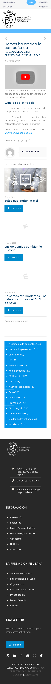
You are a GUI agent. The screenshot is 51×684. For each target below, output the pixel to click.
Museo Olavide (18, 600)
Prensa (14, 605)
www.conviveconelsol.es (18, 133)
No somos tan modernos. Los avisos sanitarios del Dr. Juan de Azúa (25, 299)
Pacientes (15, 522)
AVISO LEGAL (31, 674)
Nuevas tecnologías (19, 387)
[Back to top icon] (45, 678)
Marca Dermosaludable (22, 528)
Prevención (15, 403)
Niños (12, 381)
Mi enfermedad (17, 370)
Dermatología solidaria (21, 349)
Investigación (17, 595)
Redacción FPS (30, 151)
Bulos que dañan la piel (21, 201)
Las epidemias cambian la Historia (23, 248)
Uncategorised (17, 413)
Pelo (11, 392)
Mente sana (15, 365)
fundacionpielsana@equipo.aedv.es (29, 491)
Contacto (15, 549)
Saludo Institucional (21, 573)
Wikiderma (14, 424)
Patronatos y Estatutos (22, 589)
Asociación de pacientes (22, 344)
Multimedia (15, 376)
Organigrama (17, 584)
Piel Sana (14, 397)
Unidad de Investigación (22, 419)
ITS (10, 360)
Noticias (14, 544)
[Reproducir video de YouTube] (25, 77)
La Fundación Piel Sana (22, 579)
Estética (13, 354)
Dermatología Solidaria (22, 533)
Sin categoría (16, 408)
